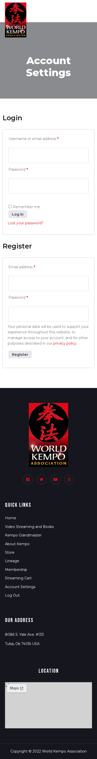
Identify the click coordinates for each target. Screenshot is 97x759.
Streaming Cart (18, 578)
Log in (18, 214)
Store (9, 552)
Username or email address (33, 138)
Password (18, 169)
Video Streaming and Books (29, 526)
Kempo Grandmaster (23, 535)
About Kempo (17, 544)
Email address (21, 267)
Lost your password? (26, 223)
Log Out (12, 595)
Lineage (12, 561)
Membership (16, 569)
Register (20, 354)
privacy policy (64, 343)
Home (10, 518)
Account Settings (20, 587)
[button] (79, 7)
